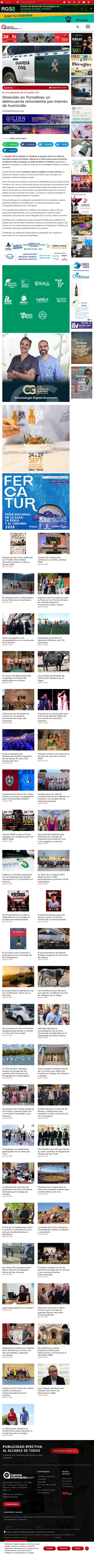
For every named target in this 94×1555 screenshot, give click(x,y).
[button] (78, 27)
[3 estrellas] (5, 138)
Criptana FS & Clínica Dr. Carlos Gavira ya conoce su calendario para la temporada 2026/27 (18, 796)
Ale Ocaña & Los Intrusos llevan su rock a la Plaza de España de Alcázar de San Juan (53, 1151)
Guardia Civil (9, 156)
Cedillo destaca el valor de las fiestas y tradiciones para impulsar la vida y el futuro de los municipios (53, 1112)
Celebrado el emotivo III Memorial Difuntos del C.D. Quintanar (51, 640)
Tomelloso (32, 156)
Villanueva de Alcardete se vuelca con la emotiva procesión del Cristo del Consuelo (15, 717)
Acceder (82, 352)
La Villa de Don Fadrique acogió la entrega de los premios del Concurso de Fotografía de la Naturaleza (15, 1072)
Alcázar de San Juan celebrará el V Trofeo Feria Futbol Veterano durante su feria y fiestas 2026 (17, 561)
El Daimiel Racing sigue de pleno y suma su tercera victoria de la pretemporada (52, 917)
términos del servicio (48, 1537)
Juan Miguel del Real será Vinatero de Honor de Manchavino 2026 (51, 1390)
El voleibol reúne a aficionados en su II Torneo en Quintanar (17, 599)
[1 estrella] (3, 138)
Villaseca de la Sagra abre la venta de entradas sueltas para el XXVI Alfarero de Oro (53, 1189)
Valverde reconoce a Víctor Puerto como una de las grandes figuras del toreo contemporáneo (51, 1311)
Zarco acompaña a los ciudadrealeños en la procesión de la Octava (18, 640)
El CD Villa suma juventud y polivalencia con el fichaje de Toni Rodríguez (17, 955)
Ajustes (77, 1548)
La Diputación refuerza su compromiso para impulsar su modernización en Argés (17, 1430)
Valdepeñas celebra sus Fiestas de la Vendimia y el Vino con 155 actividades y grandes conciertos (18, 1351)
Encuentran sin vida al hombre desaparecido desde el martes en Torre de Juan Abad (17, 1030)
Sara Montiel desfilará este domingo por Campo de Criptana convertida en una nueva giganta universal (51, 838)
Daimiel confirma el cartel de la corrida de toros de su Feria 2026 (53, 756)
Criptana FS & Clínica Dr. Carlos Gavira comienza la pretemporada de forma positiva (17, 1391)
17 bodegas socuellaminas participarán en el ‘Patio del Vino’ (16, 1151)
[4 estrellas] (7, 138)
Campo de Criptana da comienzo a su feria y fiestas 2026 (52, 559)
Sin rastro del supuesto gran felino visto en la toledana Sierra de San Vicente (16, 1269)
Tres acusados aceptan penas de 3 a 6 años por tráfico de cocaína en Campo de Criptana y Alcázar (53, 1072)
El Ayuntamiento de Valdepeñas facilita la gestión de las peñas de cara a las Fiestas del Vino (17, 757)
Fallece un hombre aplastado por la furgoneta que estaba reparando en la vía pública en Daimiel (17, 878)
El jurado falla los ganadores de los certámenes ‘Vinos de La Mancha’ (18, 993)
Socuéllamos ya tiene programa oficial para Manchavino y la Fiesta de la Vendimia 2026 (52, 1351)
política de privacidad (27, 1532)
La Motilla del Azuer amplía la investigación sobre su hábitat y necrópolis (53, 1229)
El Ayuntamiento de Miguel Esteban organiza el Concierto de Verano (53, 955)
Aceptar (50, 1548)
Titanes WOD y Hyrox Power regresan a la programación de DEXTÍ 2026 (17, 836)
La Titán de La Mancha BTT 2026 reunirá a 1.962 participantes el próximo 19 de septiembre (53, 878)
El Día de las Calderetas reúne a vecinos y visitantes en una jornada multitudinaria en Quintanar (17, 1231)
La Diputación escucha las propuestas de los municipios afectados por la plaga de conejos (17, 1190)
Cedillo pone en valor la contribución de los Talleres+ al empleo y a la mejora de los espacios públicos (53, 797)
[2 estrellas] (4, 138)
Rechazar (63, 1548)
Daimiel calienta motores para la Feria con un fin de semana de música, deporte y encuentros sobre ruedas (53, 601)
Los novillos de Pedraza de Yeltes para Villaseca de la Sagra (51, 678)
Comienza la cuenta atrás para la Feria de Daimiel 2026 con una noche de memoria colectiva (53, 717)
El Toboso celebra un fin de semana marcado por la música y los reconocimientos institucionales (53, 1271)
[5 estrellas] (8, 138)
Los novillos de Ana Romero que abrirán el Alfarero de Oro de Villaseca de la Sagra (53, 993)
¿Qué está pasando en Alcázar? (18, 1308)
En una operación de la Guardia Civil (20, 92)
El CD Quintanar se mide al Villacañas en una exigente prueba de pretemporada (16, 917)
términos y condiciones (47, 1532)
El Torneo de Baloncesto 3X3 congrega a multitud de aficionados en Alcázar (16, 678)
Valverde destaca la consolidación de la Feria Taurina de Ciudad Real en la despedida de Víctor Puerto (52, 1032)
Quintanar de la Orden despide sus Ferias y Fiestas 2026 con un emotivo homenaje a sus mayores (18, 1112)
